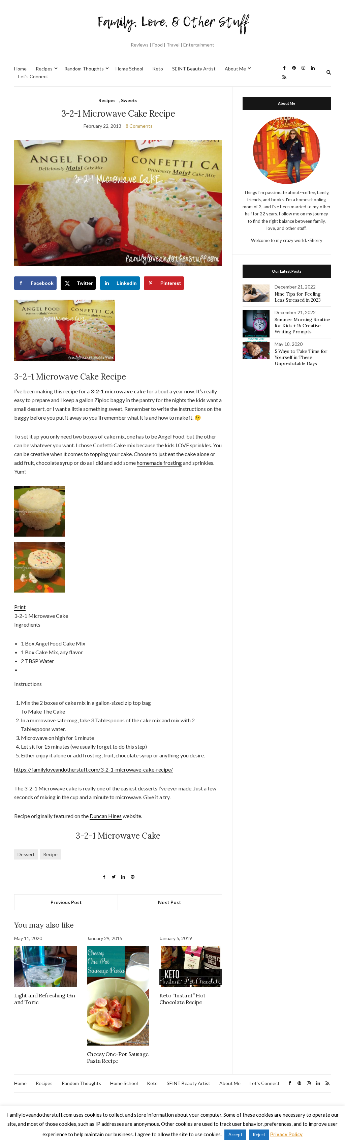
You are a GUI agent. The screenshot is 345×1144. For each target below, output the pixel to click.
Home (20, 68)
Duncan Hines (106, 816)
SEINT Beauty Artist (194, 68)
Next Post (169, 902)
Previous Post (66, 902)
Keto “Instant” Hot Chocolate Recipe (182, 998)
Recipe (50, 854)
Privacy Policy (286, 1134)
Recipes (44, 68)
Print (20, 607)
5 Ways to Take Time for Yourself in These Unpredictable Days (301, 357)
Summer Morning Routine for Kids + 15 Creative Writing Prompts (302, 326)
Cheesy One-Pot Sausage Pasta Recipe (118, 1057)
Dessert (26, 854)
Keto (157, 68)
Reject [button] (259, 1134)
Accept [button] (235, 1134)
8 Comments (139, 126)
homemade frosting (159, 462)
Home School (129, 68)
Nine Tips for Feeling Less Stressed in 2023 (298, 297)
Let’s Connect (33, 76)
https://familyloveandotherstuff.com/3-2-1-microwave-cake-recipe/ (93, 769)
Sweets (129, 100)
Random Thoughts (84, 68)
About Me (235, 68)
